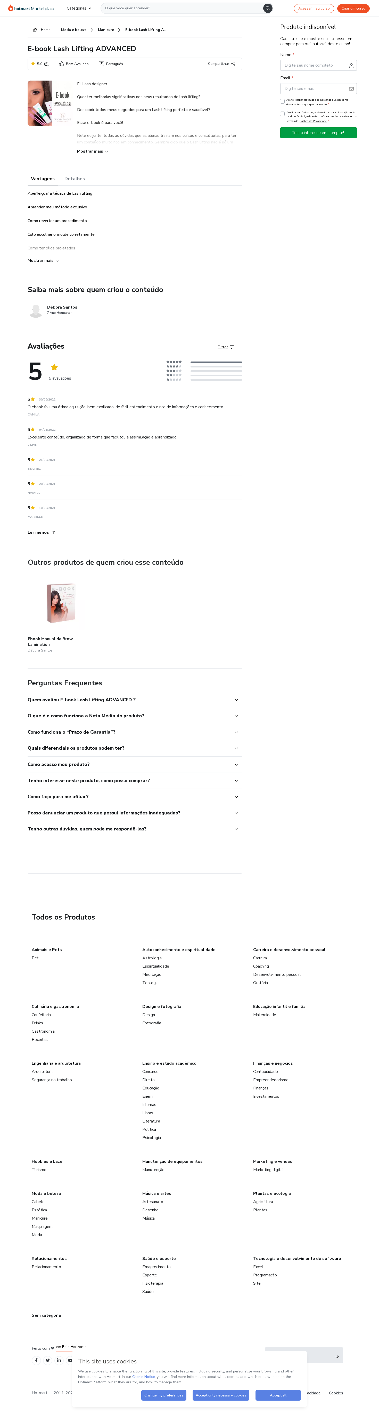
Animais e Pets (47, 950)
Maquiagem (42, 1226)
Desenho (150, 1210)
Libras (147, 1113)
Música (148, 1218)
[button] (129, 700)
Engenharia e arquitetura (56, 1063)
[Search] (268, 8)
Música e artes (156, 1193)
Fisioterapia (152, 1283)
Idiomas (149, 1105)
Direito (148, 1080)
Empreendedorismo (271, 1080)
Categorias (76, 8)
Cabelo (38, 1202)
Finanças (260, 1088)
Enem (147, 1096)
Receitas (40, 1039)
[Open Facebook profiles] (36, 1360)
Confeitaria (41, 1015)
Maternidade (264, 1015)
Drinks (37, 1023)
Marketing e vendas (272, 1161)
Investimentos (266, 1096)
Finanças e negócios (273, 1063)
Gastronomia (43, 1031)
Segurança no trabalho (52, 1080)
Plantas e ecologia (272, 1193)
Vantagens (43, 179)
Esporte (149, 1275)
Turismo (39, 1170)
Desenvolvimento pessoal (277, 974)
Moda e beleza (46, 1193)
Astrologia (152, 958)
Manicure (40, 1218)
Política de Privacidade (313, 121)
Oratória (260, 983)
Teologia (150, 983)
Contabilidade (265, 1071)
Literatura (151, 1121)
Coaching (261, 966)
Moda (37, 1235)
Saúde (148, 1291)
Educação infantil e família (279, 1006)
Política (149, 1129)
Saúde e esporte (159, 1258)
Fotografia (151, 1023)
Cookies (336, 1393)
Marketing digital (268, 1170)
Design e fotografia (161, 1006)
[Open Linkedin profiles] (59, 1360)
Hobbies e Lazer (48, 1161)
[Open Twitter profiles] (48, 1360)
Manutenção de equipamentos (172, 1161)
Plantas (260, 1210)
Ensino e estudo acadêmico (169, 1063)
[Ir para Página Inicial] (33, 8)
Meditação (151, 974)
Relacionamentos (49, 1258)
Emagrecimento (156, 1267)
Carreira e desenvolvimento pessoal (289, 950)
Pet (35, 958)
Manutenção (153, 1170)
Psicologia (151, 1138)
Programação (265, 1275)
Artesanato (152, 1202)
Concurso (150, 1071)
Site (257, 1283)
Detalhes (74, 179)
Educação (150, 1088)
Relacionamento (46, 1267)
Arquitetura (42, 1071)
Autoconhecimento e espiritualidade (179, 950)
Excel (258, 1267)
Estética (39, 1210)
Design (148, 1015)
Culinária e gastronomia (55, 1006)
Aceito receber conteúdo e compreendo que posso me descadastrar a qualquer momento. (317, 102)
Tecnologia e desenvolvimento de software (297, 1258)
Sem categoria (46, 1315)
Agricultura (263, 1202)
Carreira (260, 958)
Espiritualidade (155, 966)
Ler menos (38, 532)
